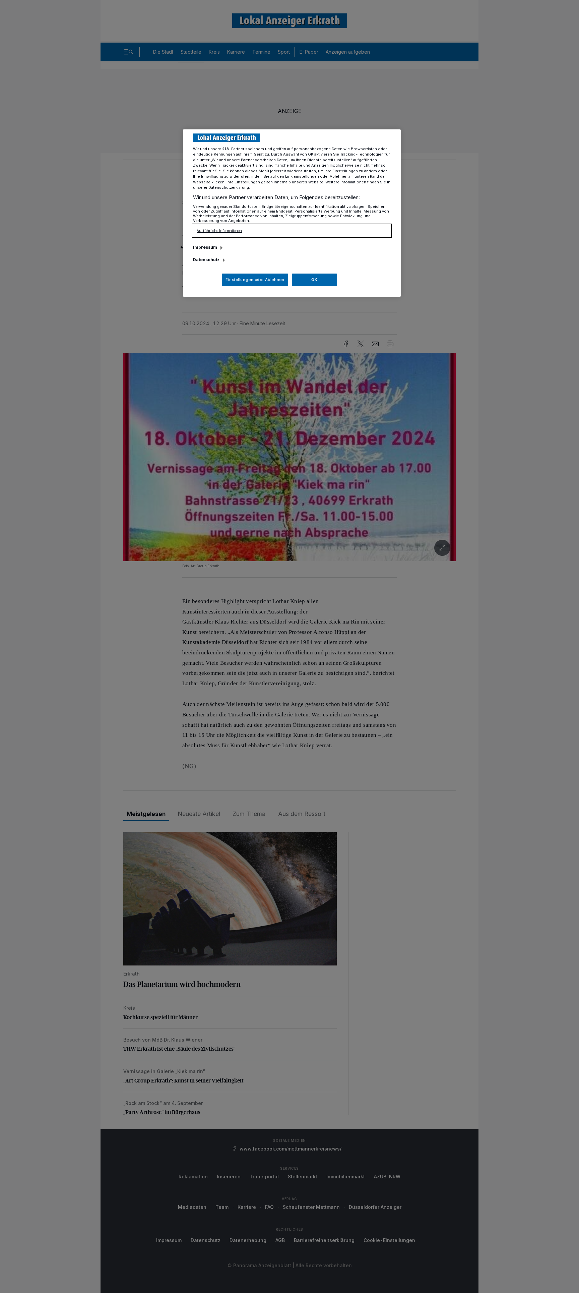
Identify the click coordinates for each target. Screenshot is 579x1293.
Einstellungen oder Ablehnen (255, 279)
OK (314, 279)
